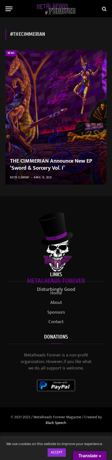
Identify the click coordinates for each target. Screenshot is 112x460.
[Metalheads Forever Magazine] (56, 9)
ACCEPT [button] (57, 452)
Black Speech (56, 423)
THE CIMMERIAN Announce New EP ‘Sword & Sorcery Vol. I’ (51, 164)
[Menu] (9, 9)
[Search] (104, 9)
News (11, 53)
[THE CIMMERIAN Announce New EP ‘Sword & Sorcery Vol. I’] (56, 117)
